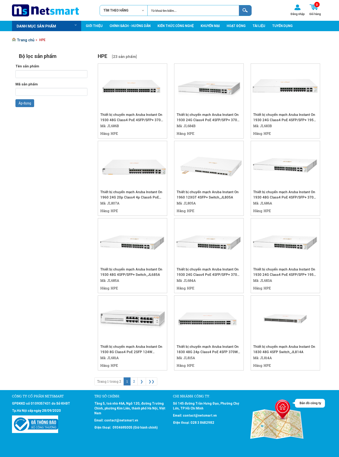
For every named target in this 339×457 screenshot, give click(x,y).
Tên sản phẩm (27, 66)
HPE (42, 40)
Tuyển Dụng (282, 26)
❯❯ (152, 381)
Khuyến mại (210, 26)
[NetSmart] (45, 10)
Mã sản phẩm (26, 84)
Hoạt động (236, 26)
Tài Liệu (259, 26)
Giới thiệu (94, 26)
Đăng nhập (298, 14)
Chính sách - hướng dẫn (130, 26)
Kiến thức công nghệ (176, 26)
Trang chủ (25, 40)
